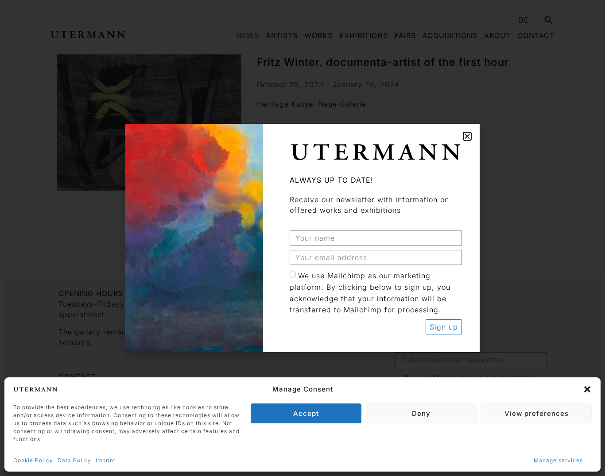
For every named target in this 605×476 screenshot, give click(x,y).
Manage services (558, 460)
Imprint (106, 460)
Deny (421, 413)
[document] (302, 238)
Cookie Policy (33, 460)
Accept (306, 413)
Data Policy (74, 460)
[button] (587, 389)
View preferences (536, 413)
